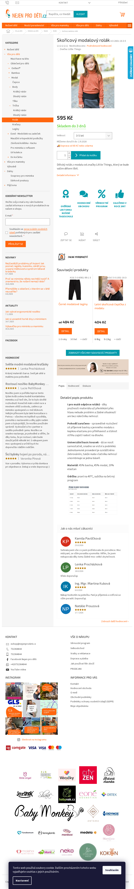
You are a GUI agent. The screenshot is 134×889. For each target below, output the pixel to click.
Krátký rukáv (19, 91)
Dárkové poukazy (20, 180)
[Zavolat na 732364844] (10, 2)
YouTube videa (18, 669)
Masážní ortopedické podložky (27, 138)
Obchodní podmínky (80, 697)
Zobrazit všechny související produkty (93, 352)
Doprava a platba (79, 658)
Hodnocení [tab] (73, 386)
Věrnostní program (80, 643)
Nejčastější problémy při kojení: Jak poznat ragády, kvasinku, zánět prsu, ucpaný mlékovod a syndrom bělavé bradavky (25, 267)
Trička (15, 105)
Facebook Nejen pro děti (23, 659)
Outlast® (16, 68)
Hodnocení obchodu (80, 688)
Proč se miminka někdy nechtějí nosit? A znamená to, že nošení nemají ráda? (27, 280)
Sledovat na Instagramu (34, 739)
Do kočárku (16, 157)
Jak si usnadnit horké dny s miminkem (25, 319)
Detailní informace (66, 175)
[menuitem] (11, 25)
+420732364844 (19, 664)
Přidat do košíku (88, 155)
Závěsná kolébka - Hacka (23, 143)
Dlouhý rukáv (20, 96)
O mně (73, 692)
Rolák (15, 120)
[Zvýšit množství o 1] (69, 153)
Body (15, 87)
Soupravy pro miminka (22, 176)
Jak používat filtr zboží (82, 663)
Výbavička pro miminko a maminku (24, 326)
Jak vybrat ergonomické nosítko (22, 311)
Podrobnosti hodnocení (99, 46)
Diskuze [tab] (87, 386)
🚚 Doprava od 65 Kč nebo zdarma (75, 146)
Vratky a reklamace (80, 653)
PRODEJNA (76, 669)
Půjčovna (12, 185)
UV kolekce (16, 152)
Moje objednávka (79, 706)
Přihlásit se (15, 243)
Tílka (14, 101)
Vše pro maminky (16, 162)
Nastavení (22, 881)
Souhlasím (112, 870)
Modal (15, 77)
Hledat (80, 14)
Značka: (70, 49)
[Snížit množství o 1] (69, 157)
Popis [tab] (62, 386)
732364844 (16, 649)
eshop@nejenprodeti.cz (23, 644)
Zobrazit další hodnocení (114, 621)
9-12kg (107, 339)
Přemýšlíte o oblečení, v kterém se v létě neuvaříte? (27, 290)
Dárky (10, 171)
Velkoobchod (77, 648)
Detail (65, 331)
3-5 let (73, 339)
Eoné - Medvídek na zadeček (25, 134)
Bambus (16, 73)
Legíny (15, 129)
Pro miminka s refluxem (23, 148)
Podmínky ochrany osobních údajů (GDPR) (92, 701)
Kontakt (63, 2)
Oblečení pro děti (20, 63)
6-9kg (97, 339)
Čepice (16, 82)
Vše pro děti (13, 54)
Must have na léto (20, 59)
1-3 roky (63, 339)
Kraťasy (16, 124)
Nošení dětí (13, 49)
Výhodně (11, 166)
